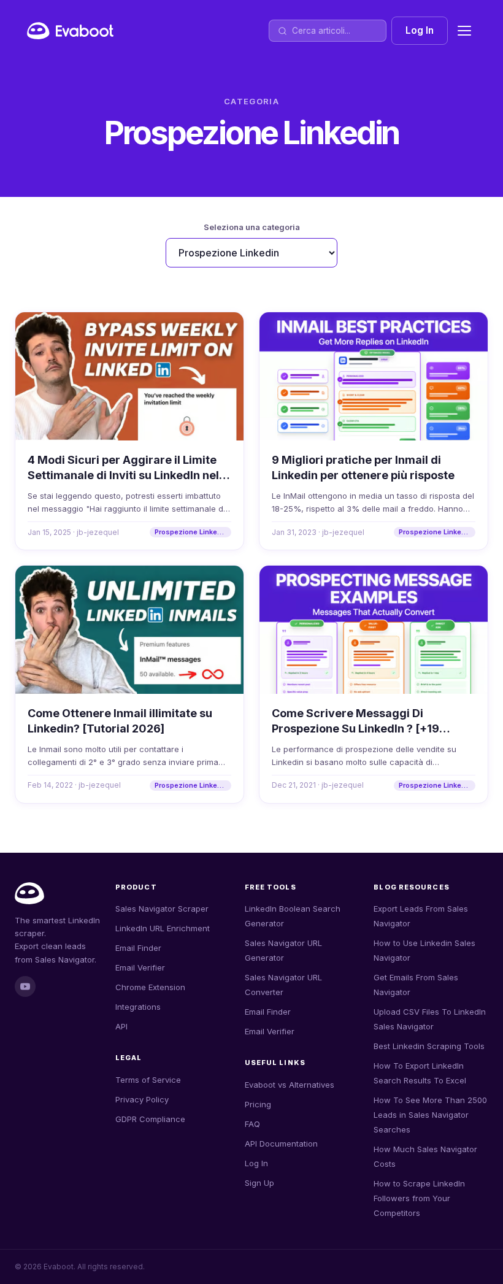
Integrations (138, 1007)
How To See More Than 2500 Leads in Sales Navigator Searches (430, 1114)
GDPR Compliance (150, 1119)
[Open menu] (464, 30)
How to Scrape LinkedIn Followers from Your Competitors (419, 1198)
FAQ (252, 1124)
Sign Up (259, 1183)
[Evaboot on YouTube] (25, 986)
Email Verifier (140, 967)
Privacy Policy (142, 1099)
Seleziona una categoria (252, 227)
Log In (419, 30)
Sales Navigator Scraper (162, 908)
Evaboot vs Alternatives (289, 1085)
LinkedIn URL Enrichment (162, 928)
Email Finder (138, 948)
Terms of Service (148, 1080)
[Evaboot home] (70, 31)
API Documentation (281, 1143)
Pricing (258, 1104)
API (121, 1026)
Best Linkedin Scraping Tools (429, 1046)
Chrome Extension (150, 987)
